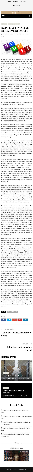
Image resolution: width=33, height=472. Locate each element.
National (4, 23)
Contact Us (16, 5)
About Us (15, 1)
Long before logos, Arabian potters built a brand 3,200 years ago (16, 423)
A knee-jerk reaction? (11, 376)
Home (9, 1)
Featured (5, 373)
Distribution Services (16, 448)
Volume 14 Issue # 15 (14, 23)
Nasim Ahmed (8, 395)
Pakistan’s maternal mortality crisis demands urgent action (15, 435)
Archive (22, 1)
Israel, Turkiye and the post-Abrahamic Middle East (15, 429)
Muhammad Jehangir (10, 34)
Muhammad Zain (9, 378)
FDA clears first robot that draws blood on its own (15, 411)
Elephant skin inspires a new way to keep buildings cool (16, 417)
